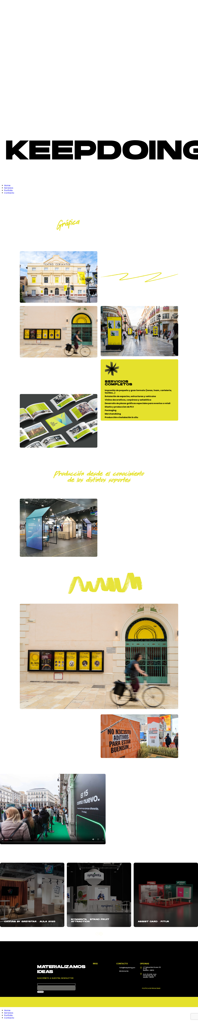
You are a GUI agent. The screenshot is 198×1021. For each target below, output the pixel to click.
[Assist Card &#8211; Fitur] (166, 895)
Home (7, 1010)
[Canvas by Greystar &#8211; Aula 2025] (32, 895)
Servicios (8, 1012)
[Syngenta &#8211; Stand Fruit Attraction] (99, 895)
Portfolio (8, 1015)
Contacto (9, 1017)
